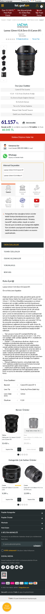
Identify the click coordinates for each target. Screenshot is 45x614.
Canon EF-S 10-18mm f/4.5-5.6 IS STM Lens (33, 488)
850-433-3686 (23, 148)
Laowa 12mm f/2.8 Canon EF (13, 170)
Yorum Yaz (36, 39)
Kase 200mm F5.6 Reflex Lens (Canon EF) (33, 438)
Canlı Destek (12, 148)
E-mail (30, 148)
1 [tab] (18, 455)
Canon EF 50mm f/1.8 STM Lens (10, 488)
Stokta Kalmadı (31, 449)
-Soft (10, 598)
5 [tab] (27, 455)
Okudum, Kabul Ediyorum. (19, 550)
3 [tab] (23, 455)
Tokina (4, 435)
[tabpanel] (11, 433)
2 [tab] (20, 455)
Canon (4, 485)
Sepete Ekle (9, 449)
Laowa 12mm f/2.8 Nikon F (13, 175)
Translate (38, 1)
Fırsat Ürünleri (7, 607)
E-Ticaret (15, 598)
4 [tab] (25, 455)
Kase (25, 435)
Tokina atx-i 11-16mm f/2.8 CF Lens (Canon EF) (11, 438)
